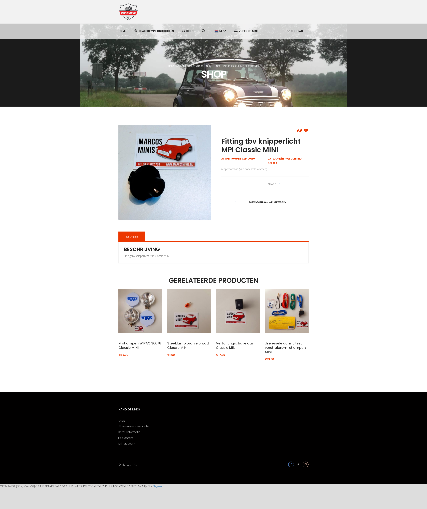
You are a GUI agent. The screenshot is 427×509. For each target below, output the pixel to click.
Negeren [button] (158, 486)
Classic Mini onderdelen (156, 31)
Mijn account (126, 444)
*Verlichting (202, 66)
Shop (121, 421)
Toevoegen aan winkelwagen (267, 202)
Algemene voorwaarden (134, 426)
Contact (298, 31)
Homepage (174, 66)
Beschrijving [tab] (131, 236)
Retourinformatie (129, 432)
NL (221, 31)
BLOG (190, 31)
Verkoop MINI (248, 31)
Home (122, 31)
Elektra (187, 66)
